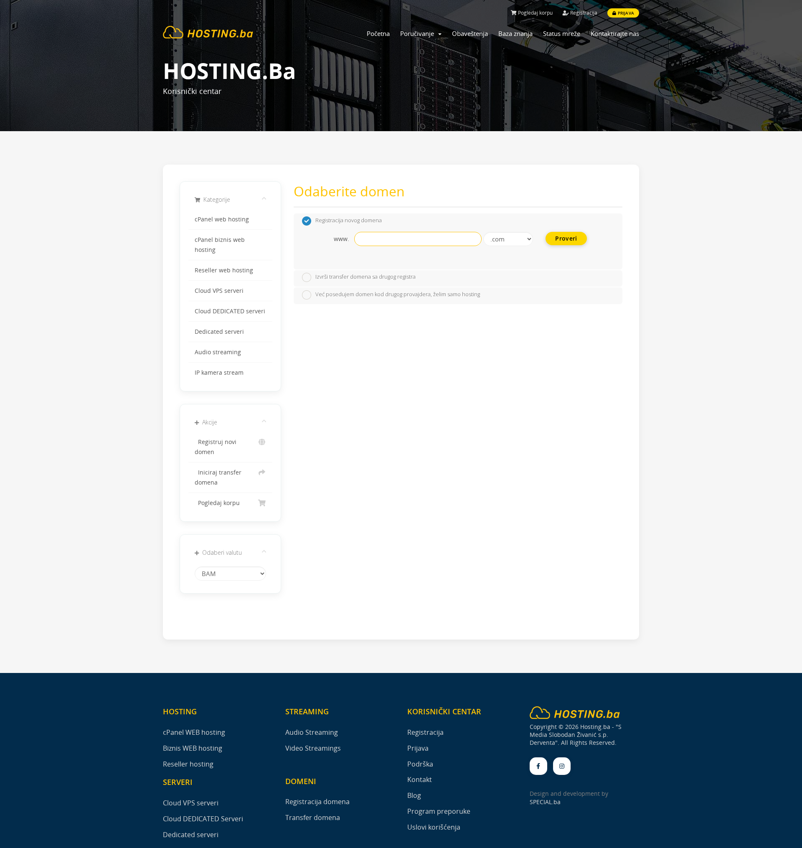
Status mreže (561, 33)
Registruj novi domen (215, 447)
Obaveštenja (470, 33)
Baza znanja (515, 33)
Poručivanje (418, 33)
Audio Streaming (311, 732)
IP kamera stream (219, 372)
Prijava (625, 13)
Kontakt (419, 779)
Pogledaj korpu (535, 12)
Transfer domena (312, 817)
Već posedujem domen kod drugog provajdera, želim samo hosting (397, 294)
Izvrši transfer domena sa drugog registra (365, 277)
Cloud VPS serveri (219, 291)
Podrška (420, 764)
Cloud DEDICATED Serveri (203, 818)
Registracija (583, 12)
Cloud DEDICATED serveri (230, 311)
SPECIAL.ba (545, 802)
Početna (378, 33)
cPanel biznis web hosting (220, 245)
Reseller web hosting (224, 270)
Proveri (566, 238)
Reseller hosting (188, 764)
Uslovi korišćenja (433, 827)
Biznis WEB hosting (192, 748)
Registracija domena (317, 801)
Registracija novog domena (348, 220)
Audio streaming (218, 352)
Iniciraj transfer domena (218, 477)
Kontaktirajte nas (615, 33)
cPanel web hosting (222, 219)
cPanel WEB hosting (194, 732)
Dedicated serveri (219, 331)
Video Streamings (313, 748)
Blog (414, 795)
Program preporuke (438, 811)
